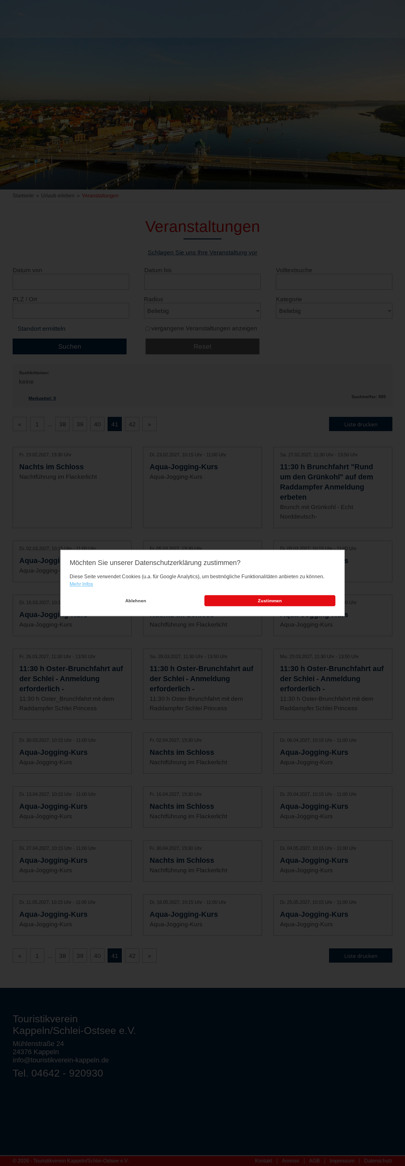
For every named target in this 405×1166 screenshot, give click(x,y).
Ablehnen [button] (135, 600)
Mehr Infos (81, 584)
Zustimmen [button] (270, 600)
